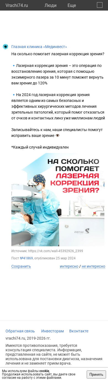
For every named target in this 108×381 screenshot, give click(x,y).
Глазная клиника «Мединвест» (39, 46)
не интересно (93, 266)
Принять (96, 374)
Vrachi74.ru (17, 5)
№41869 (26, 258)
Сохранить (21, 266)
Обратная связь (20, 331)
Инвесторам (52, 331)
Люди (50, 5)
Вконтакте (78, 331)
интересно (69, 266)
